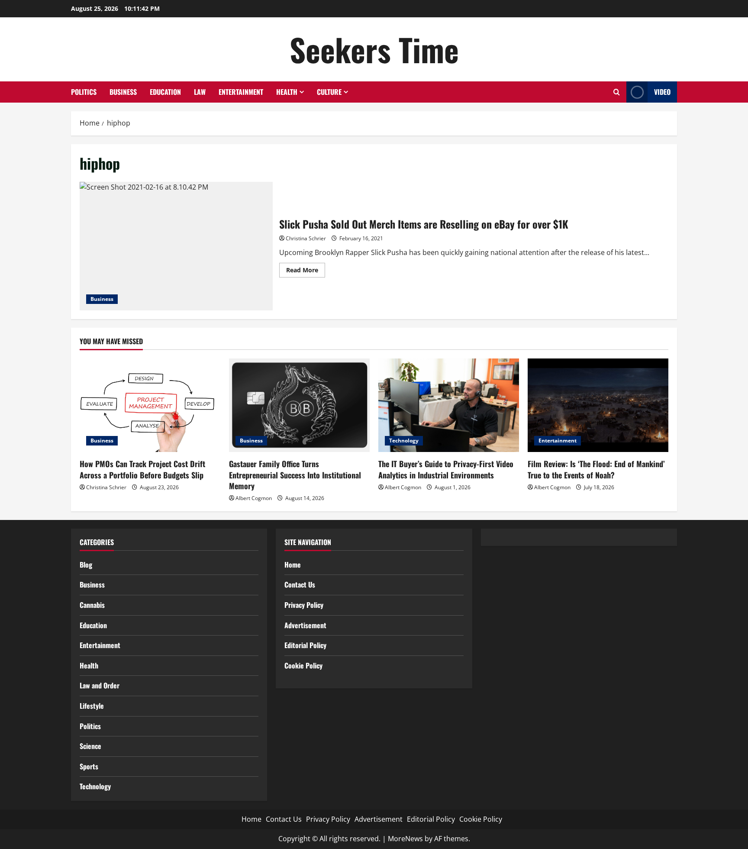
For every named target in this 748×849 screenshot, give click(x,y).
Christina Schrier (306, 238)
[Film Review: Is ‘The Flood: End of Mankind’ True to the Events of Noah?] (598, 405)
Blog (86, 564)
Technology (404, 440)
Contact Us (299, 584)
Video (662, 92)
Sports (89, 766)
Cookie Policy (303, 665)
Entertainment (241, 92)
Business (123, 92)
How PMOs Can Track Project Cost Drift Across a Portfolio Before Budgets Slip (142, 469)
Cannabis (92, 605)
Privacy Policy (303, 605)
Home (292, 564)
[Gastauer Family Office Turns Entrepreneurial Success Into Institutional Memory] (299, 405)
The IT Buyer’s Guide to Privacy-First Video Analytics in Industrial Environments (445, 469)
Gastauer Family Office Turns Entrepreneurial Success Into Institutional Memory (295, 474)
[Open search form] (616, 92)
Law (200, 92)
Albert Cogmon (253, 498)
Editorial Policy (305, 645)
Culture (329, 92)
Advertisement (305, 625)
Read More (305, 271)
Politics (84, 92)
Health (286, 92)
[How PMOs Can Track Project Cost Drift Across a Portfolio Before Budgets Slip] (150, 405)
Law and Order (99, 685)
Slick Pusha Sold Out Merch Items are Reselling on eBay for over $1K (176, 246)
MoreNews (405, 838)
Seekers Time (374, 49)
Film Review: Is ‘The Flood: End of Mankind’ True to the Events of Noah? (596, 469)
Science (90, 746)
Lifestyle (92, 706)
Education (165, 92)
